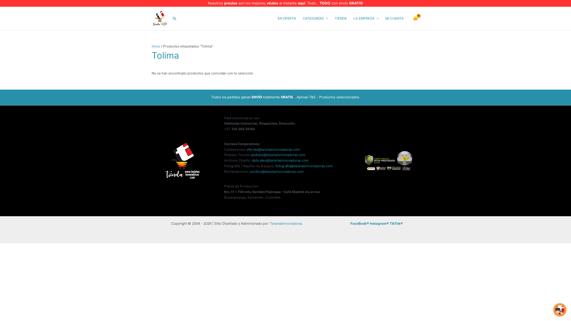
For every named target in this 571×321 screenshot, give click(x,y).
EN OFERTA (287, 18)
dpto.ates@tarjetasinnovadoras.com (280, 160)
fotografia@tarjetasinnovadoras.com (304, 166)
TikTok (395, 223)
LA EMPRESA (364, 18)
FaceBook (358, 223)
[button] (175, 18)
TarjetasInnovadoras (286, 223)
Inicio (156, 46)
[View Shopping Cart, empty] (416, 19)
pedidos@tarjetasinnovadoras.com (278, 155)
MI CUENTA (394, 18)
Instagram (378, 223)
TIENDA (341, 18)
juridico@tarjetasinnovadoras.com (277, 171)
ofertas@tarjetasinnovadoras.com (273, 149)
